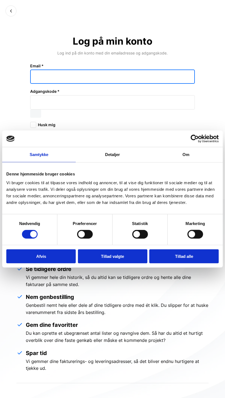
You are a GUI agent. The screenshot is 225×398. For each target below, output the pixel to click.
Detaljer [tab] (112, 154)
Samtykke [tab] (39, 154)
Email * (37, 66)
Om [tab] (185, 154)
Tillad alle (184, 256)
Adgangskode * (45, 91)
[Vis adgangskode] (35, 113)
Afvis (41, 256)
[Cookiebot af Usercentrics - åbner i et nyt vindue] (195, 139)
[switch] (85, 234)
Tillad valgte (112, 256)
